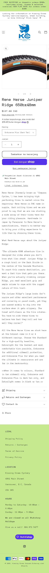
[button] (3, 32)
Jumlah (5, 139)
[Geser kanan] (30, 94)
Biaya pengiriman (8, 114)
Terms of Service (14, 451)
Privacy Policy (13, 457)
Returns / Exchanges (16, 445)
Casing (5, 127)
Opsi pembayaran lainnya (24, 168)
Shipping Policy (14, 439)
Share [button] (8, 413)
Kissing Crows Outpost (21, 563)
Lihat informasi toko (16, 185)
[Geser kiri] (19, 94)
